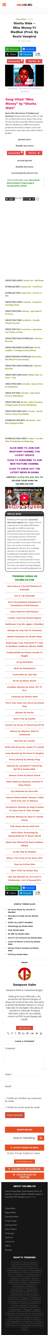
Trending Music (14, 1321)
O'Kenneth (35, 1301)
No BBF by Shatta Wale (18, 934)
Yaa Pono (38, 1325)
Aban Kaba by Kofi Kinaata (24, 611)
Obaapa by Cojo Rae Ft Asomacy (24, 630)
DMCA (8, 1245)
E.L (11, 1274)
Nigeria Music (10, 1212)
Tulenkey (28, 1321)
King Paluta (34, 1282)
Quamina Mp (16, 1309)
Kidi (24, 1282)
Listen (30, 19)
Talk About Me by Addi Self (24, 826)
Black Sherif (18, 1266)
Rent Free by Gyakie (24, 718)
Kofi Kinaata (19, 1286)
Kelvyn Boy (14, 1282)
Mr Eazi (24, 1301)
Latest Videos (10, 1229)
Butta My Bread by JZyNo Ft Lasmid (24, 747)
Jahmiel (15, 1278)
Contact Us (9, 1241)
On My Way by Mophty (24, 852)
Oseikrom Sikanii (19, 1305)
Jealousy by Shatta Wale (24, 696)
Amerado (17, 1262)
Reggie (27, 1309)
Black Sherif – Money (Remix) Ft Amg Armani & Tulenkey (24, 183)
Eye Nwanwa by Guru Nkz (24, 791)
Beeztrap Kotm (30, 1262)
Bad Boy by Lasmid (24, 741)
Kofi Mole (31, 1286)
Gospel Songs (11, 1220)
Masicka (36, 1298)
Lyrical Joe (14, 1298)
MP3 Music (23, 429)
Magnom (25, 1298)
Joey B (35, 1278)
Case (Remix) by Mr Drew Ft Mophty (24, 753)
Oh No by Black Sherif (24, 681)
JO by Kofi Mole (24, 662)
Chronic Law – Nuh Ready (33, 280)
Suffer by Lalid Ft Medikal (20, 922)
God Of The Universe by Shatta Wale (25, 938)
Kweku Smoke (17, 1294)
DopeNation (36, 1270)
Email (8, 1086)
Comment (10, 1048)
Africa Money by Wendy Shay (24, 759)
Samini (36, 1309)
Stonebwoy (37, 1313)
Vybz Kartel (12, 1325)
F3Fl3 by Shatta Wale (18, 954)
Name (8, 1074)
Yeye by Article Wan (24, 864)
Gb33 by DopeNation (24, 668)
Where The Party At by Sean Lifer (24, 858)
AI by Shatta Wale (16, 930)
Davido (24, 1270)
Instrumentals (11, 1225)
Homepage (9, 1233)
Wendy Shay (26, 1325)
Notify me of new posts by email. (23, 1107)
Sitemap (32, 1197)
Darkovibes (13, 1270)
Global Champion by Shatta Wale (24, 636)
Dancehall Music (12, 1216)
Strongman (15, 1317)
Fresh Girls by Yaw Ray (25, 674)
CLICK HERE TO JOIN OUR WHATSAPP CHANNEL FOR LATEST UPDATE (24, 452)
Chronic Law (32, 1266)
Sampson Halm (25, 41)
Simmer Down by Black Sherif (24, 775)
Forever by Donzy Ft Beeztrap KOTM (24, 725)
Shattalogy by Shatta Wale (20, 926)
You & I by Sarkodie (24, 596)
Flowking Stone (33, 1274)
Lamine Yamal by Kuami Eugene (24, 618)
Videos (38, 1321)
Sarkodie (11, 1313)
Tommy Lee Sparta (31, 1317)
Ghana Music (21, 19)
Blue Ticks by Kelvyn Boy (24, 870)
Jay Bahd (25, 1278)
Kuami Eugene (18, 1290)
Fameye (20, 1274)
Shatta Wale (24, 1313)
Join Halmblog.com (24, 1161)
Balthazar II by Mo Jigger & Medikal (24, 624)
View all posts (24, 1028)
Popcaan (33, 1305)
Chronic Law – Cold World (31, 286)
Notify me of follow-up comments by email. (23, 1100)
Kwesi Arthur (32, 1294)
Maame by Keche (24, 712)
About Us (9, 1237)
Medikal (13, 1301)
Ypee (25, 1329)
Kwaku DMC (32, 1290)
